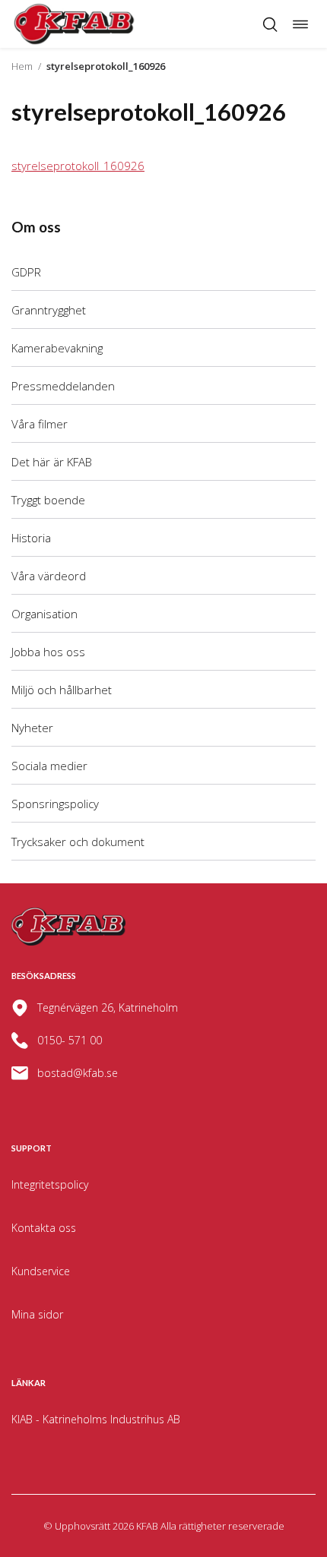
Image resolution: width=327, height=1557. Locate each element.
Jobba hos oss (48, 651)
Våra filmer (39, 423)
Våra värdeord (48, 575)
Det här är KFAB (51, 461)
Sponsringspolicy (55, 803)
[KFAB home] (74, 24)
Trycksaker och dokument (77, 841)
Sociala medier (49, 765)
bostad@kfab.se (77, 1073)
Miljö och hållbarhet (61, 689)
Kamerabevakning (57, 347)
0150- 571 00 (69, 1040)
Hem (22, 66)
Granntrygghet (48, 309)
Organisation (44, 613)
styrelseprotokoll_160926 (77, 165)
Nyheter (32, 727)
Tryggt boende (48, 499)
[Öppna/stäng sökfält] (270, 24)
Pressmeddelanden (63, 385)
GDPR (26, 272)
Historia (31, 537)
